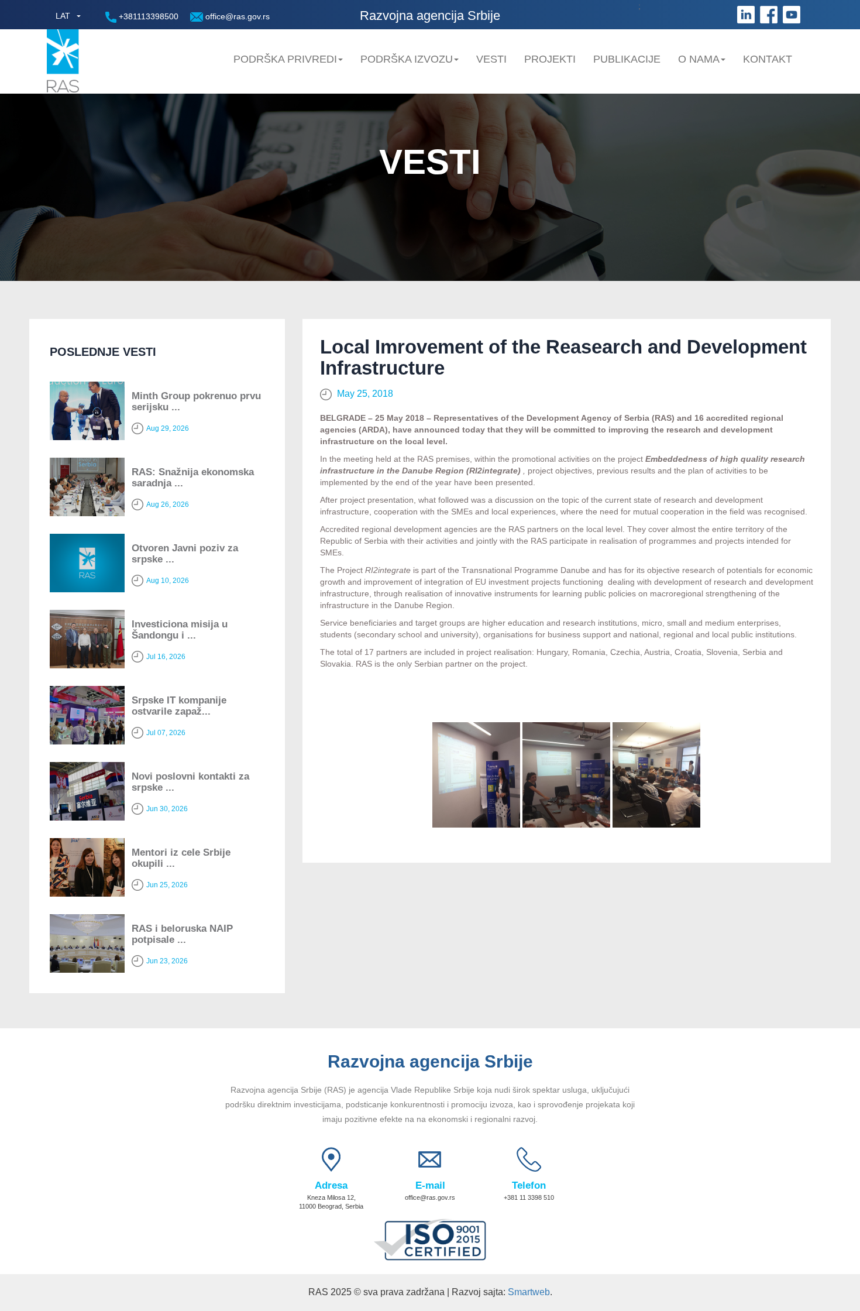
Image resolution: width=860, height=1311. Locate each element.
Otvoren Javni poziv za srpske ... (185, 554)
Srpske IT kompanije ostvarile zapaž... (179, 706)
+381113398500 (147, 16)
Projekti (550, 59)
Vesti (491, 59)
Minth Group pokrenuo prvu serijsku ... (196, 401)
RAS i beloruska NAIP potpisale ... (182, 934)
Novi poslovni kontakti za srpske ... (190, 782)
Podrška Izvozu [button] (406, 59)
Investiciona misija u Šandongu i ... (180, 630)
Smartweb (529, 1292)
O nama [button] (699, 59)
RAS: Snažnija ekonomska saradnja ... (193, 477)
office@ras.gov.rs (236, 16)
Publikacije (627, 59)
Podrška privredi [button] (285, 59)
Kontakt (767, 59)
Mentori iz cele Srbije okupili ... (181, 858)
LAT (63, 15)
